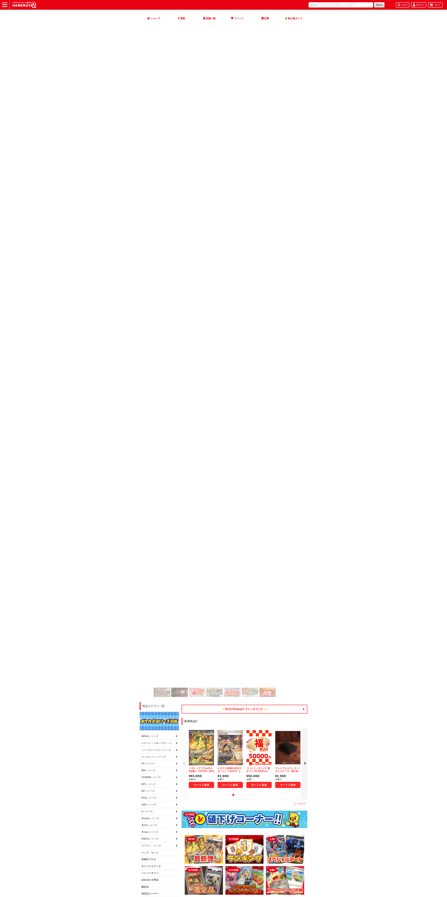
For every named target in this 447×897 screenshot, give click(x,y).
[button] (145, 226)
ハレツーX (242, 829)
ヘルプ (170, 861)
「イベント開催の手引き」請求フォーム (258, 838)
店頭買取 (172, 833)
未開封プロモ (148, 430)
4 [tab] (249, 367)
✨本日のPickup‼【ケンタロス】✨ (244, 280)
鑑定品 (145, 458)
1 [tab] (233, 367)
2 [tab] (238, 367)
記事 (169, 852)
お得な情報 (242, 822)
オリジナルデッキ (151, 437)
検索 (380, 4)
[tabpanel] (223, 226)
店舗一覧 (172, 847)
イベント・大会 (175, 843)
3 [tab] (244, 367)
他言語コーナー (150, 465)
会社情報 (207, 822)
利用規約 (207, 829)
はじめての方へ (244, 847)
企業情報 (207, 847)
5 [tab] (254, 367)
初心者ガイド (243, 843)
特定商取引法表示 (212, 838)
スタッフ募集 (210, 833)
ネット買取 (173, 838)
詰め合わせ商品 (150, 451)
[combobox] (341, 5)
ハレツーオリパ (150, 444)
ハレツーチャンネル (247, 833)
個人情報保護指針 (212, 843)
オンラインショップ (178, 829)
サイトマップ (174, 822)
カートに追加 (201, 356)
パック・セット (150, 424)
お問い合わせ (174, 856)
